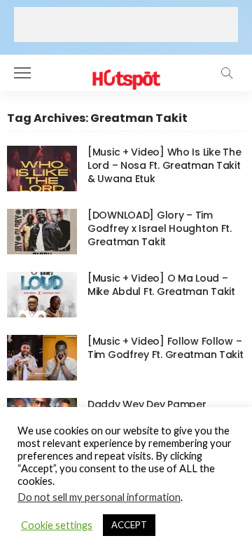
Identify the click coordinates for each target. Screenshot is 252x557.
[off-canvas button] (22, 72)
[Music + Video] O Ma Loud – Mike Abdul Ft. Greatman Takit (161, 284)
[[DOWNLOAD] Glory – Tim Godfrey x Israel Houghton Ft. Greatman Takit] (42, 231)
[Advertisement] (126, 24)
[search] (227, 73)
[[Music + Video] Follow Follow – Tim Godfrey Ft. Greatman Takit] (42, 357)
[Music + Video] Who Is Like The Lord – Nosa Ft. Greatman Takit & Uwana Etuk (164, 165)
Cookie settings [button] (56, 525)
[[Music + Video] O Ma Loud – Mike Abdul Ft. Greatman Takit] (42, 294)
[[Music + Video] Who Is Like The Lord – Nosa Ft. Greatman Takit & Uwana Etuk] (42, 168)
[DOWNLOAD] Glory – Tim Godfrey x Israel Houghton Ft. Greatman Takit (160, 228)
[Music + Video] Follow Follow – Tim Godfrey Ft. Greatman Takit (166, 348)
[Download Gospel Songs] (126, 71)
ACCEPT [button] (129, 524)
